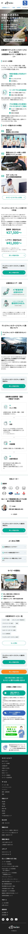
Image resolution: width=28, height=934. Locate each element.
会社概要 (4, 912)
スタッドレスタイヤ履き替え (18, 620)
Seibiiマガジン (5, 852)
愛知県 (3, 811)
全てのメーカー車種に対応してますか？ (12, 559)
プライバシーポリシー (7, 877)
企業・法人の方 (5, 823)
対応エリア (4, 770)
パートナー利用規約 (7, 864)
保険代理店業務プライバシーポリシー (11, 881)
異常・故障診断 (5, 792)
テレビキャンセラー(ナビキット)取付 (10, 637)
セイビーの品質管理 (7, 777)
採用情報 (4, 915)
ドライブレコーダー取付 (7, 623)
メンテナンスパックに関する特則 (10, 866)
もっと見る (14, 643)
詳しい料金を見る (14, 255)
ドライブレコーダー (7, 787)
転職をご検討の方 (6, 835)
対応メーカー (5, 773)
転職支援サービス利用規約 (8, 891)
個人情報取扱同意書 (7, 884)
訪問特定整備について (7, 895)
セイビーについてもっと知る (14, 197)
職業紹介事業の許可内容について (10, 893)
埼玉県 (3, 806)
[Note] (3, 920)
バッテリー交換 (5, 620)
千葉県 (3, 804)
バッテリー (4, 789)
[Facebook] (12, 920)
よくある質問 (5, 903)
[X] (7, 920)
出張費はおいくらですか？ (9, 547)
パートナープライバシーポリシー (10, 879)
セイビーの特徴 (5, 763)
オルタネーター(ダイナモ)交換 (8, 626)
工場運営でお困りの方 (7, 844)
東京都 (3, 801)
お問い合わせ (5, 905)
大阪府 (3, 813)
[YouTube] (16, 920)
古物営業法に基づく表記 (8, 888)
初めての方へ (5, 761)
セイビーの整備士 (6, 775)
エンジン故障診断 (6, 633)
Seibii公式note (5, 854)
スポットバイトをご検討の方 (9, 832)
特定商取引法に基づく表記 (8, 886)
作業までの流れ (5, 768)
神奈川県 (4, 808)
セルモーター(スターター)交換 (8, 630)
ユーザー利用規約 (6, 861)
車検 (17, 623)
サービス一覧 (5, 785)
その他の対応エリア (7, 815)
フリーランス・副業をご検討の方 (10, 830)
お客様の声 (4, 766)
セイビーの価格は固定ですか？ (10, 553)
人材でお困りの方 (6, 842)
